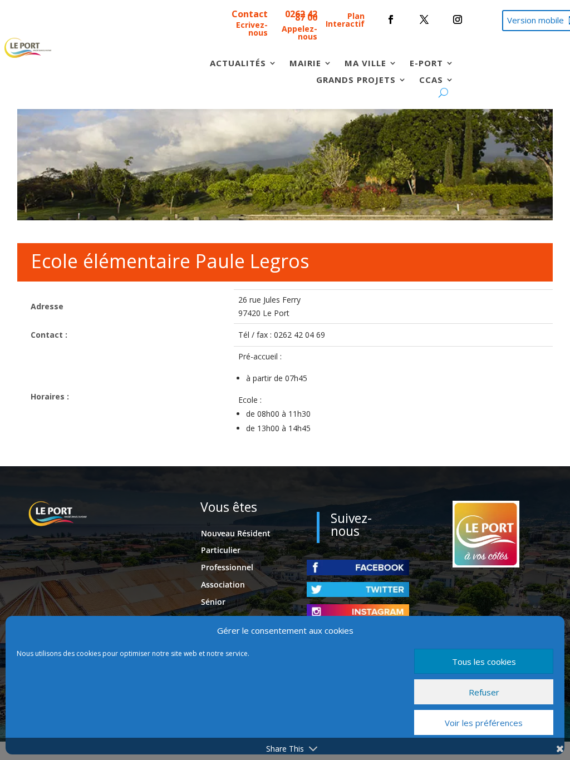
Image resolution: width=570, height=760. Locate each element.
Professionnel (227, 567)
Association (223, 584)
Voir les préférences (484, 722)
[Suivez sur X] (424, 19)
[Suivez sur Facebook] (391, 19)
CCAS (431, 80)
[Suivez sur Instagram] (457, 19)
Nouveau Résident (236, 533)
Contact (250, 14)
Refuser (484, 692)
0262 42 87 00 (301, 15)
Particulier (220, 550)
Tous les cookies (484, 661)
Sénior (213, 601)
